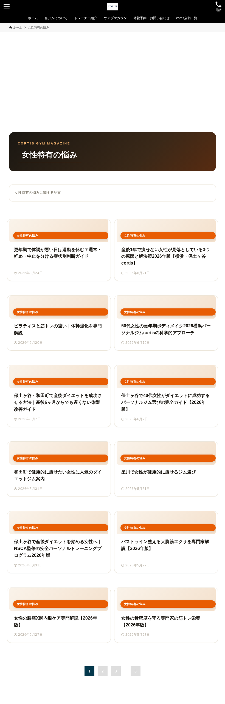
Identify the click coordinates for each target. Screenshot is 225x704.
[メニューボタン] (6, 6)
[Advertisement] (112, 73)
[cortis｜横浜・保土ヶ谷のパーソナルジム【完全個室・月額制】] (112, 6)
